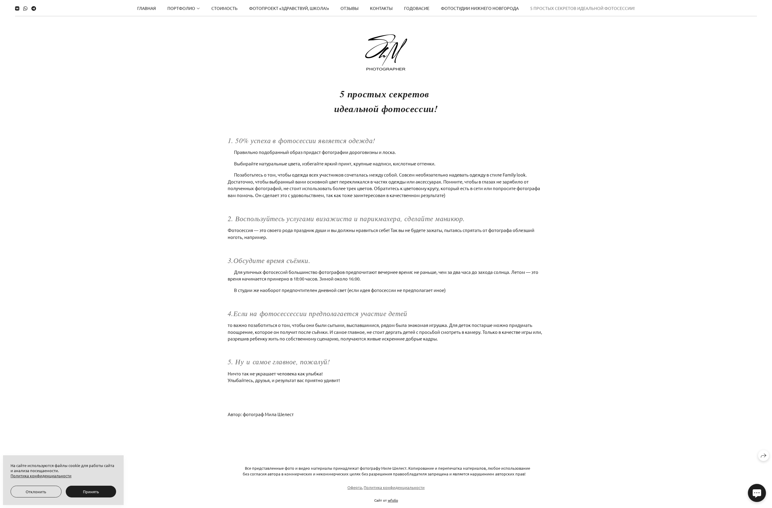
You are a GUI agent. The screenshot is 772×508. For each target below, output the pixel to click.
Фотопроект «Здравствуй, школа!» (289, 8)
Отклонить (36, 491)
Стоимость (224, 8)
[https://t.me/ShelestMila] (33, 8)
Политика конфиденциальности (394, 487)
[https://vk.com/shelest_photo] (17, 8)
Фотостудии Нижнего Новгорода (480, 8)
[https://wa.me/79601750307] (25, 8)
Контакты (381, 8)
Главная (146, 8)
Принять (91, 491)
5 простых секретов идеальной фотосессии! (582, 8)
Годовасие (416, 8)
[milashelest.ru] (386, 52)
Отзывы (349, 8)
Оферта (354, 487)
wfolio (393, 500)
